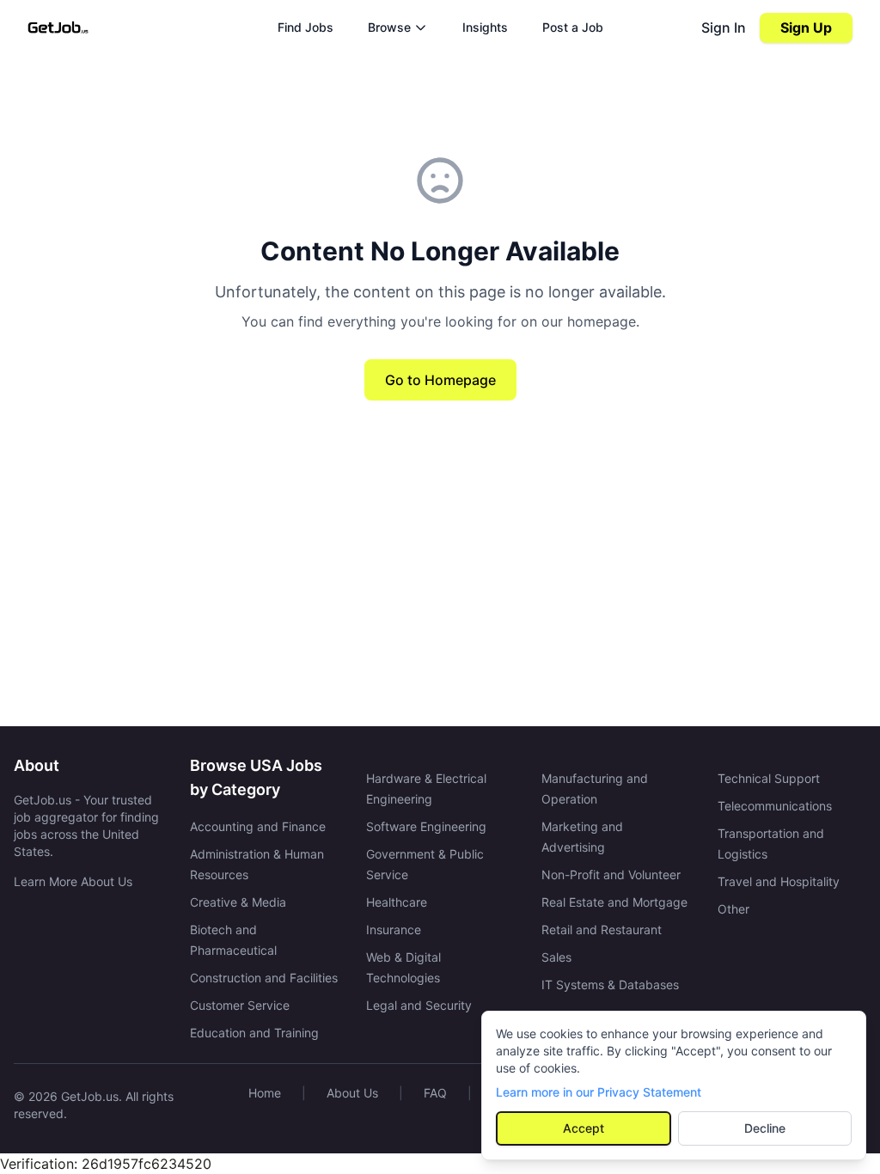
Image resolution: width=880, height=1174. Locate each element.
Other (733, 909)
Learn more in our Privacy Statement (598, 1092)
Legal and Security (419, 1005)
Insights (485, 27)
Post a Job (572, 27)
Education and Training (254, 1032)
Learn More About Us (73, 881)
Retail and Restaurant (601, 929)
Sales (556, 957)
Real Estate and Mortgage (614, 902)
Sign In (723, 27)
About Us (352, 1092)
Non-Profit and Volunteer (611, 874)
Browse (389, 27)
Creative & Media (238, 902)
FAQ (435, 1092)
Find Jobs (305, 27)
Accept (583, 1128)
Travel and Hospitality (779, 881)
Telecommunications (775, 805)
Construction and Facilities (264, 977)
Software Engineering (426, 826)
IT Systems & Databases (610, 984)
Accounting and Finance (258, 826)
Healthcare (396, 902)
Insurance (393, 929)
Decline (764, 1128)
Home (264, 1092)
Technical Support (769, 778)
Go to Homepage (440, 379)
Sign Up (806, 27)
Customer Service (240, 1005)
